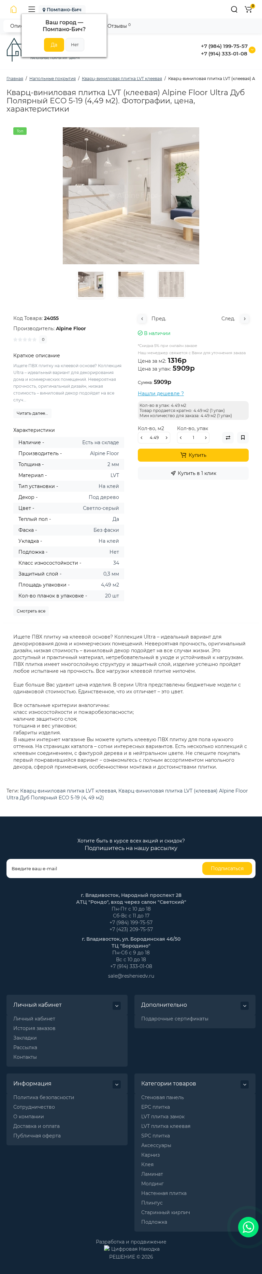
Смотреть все (31, 611)
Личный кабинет (34, 1019)
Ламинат (152, 1174)
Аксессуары (156, 1145)
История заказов (34, 1028)
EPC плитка (155, 1107)
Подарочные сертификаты (174, 1019)
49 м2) (96, 798)
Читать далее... (32, 413)
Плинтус (152, 1203)
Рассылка (25, 1047)
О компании (28, 1117)
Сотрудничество (34, 1107)
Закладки (25, 1038)
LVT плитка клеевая (165, 1126)
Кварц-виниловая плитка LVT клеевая (68, 791)
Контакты (25, 1057)
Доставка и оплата (36, 1126)
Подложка (154, 1222)
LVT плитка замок (163, 1117)
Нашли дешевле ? (161, 393)
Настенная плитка (164, 1193)
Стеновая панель (162, 1097)
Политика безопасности (43, 1097)
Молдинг (152, 1184)
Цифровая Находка (135, 1249)
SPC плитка (155, 1136)
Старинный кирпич (165, 1212)
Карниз (150, 1155)
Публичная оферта (37, 1136)
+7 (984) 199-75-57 (224, 46)
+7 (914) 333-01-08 (224, 53)
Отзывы (119, 26)
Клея (147, 1164)
